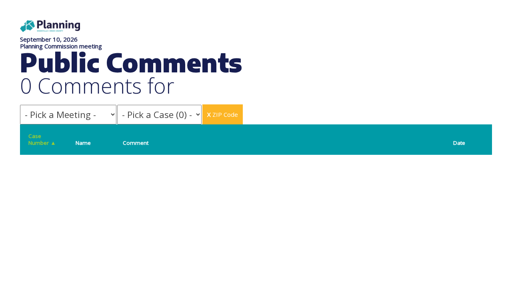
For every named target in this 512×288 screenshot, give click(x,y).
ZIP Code (222, 114)
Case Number (42, 139)
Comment (135, 142)
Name (83, 142)
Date (459, 142)
